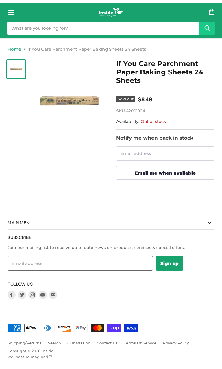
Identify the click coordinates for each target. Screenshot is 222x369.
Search (54, 343)
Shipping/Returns (25, 343)
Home (14, 49)
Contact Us (107, 343)
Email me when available (165, 173)
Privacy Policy (176, 343)
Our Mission (78, 343)
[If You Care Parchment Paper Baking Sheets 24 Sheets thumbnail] (16, 69)
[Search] (207, 28)
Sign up (169, 263)
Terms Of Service (140, 343)
